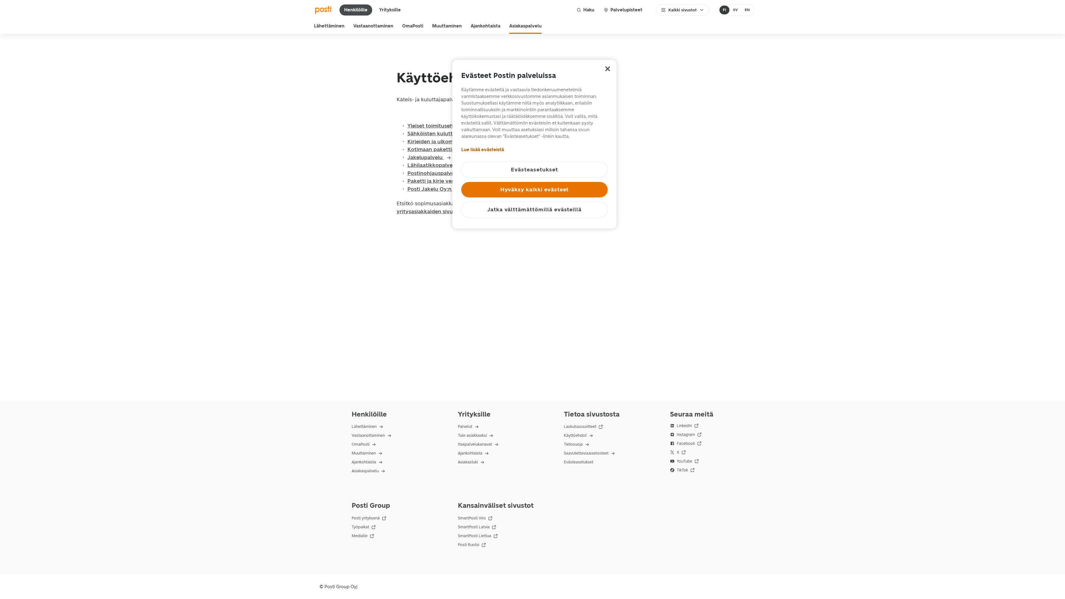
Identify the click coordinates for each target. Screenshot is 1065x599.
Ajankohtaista (485, 26)
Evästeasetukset (578, 462)
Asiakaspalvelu (525, 26)
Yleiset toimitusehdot (435, 126)
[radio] (724, 10)
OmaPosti (412, 26)
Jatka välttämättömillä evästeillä (534, 209)
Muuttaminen (447, 26)
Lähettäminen (329, 26)
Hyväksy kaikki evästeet (534, 189)
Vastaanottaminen (373, 26)
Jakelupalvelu (425, 157)
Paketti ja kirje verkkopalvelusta (448, 181)
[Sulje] (608, 69)
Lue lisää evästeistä (482, 149)
